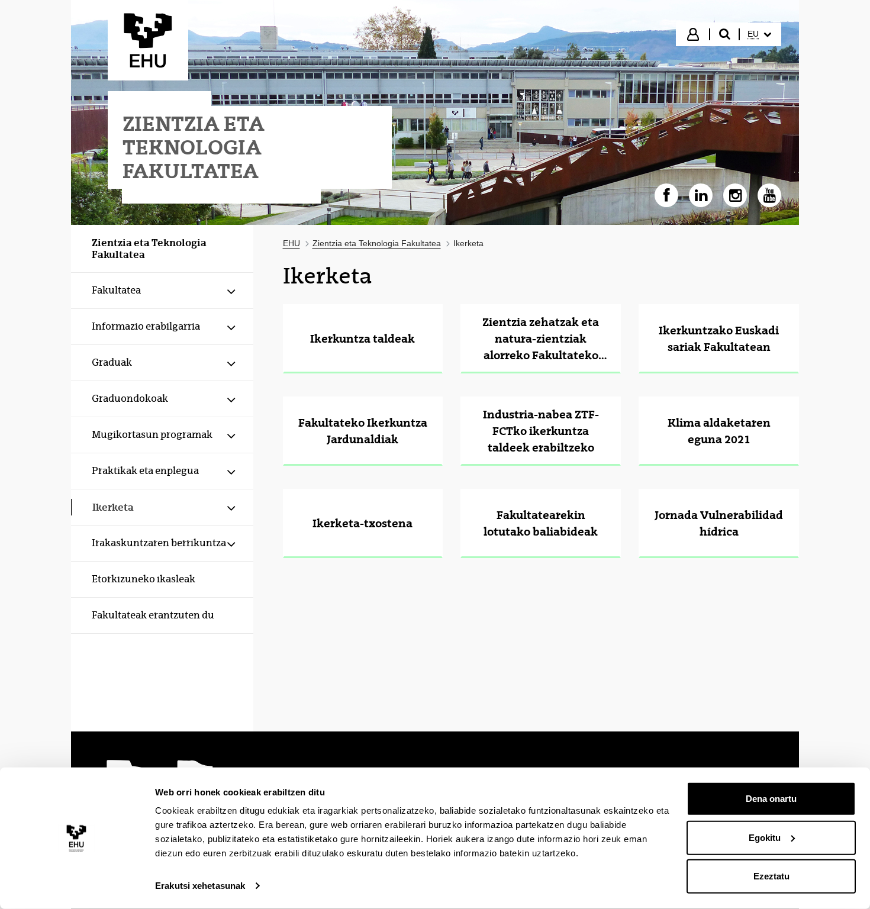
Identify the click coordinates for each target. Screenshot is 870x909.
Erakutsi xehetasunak (200, 886)
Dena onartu (771, 799)
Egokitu (765, 837)
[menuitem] (759, 34)
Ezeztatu (771, 876)
